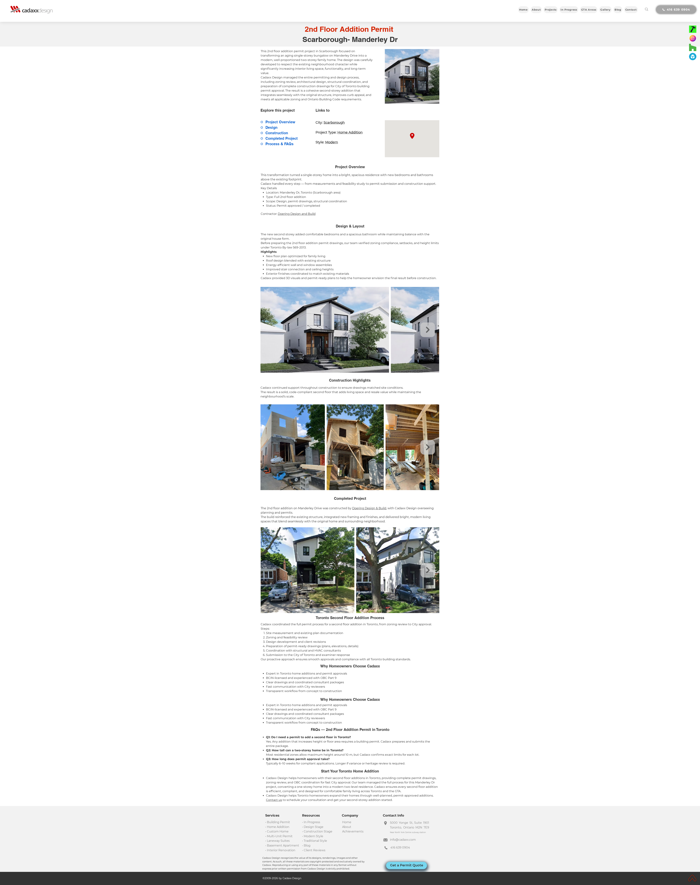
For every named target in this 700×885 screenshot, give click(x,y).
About (347, 827)
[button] (550, 9)
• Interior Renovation (280, 850)
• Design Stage (312, 827)
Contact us (274, 800)
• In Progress (311, 822)
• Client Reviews (313, 850)
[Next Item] (427, 329)
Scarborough (334, 123)
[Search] (646, 9)
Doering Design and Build (297, 214)
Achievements (352, 831)
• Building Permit (277, 822)
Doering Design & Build (369, 508)
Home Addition (350, 132)
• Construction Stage (317, 831)
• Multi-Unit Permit (279, 836)
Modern (331, 142)
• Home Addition (277, 827)
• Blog (306, 845)
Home (346, 822)
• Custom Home (277, 831)
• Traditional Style (314, 841)
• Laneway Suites (277, 841)
